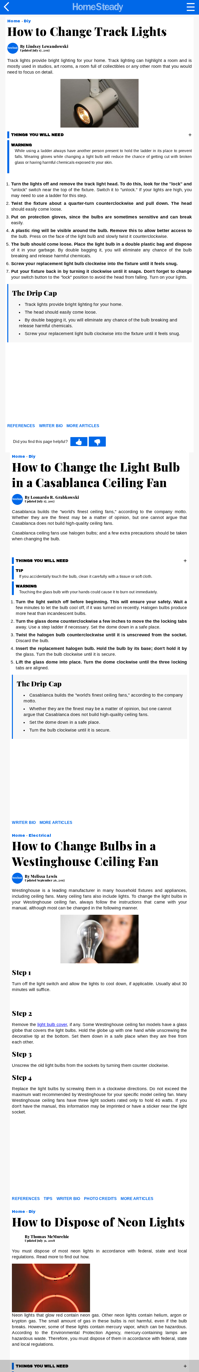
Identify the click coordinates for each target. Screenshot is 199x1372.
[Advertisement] (51, 384)
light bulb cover (52, 1024)
